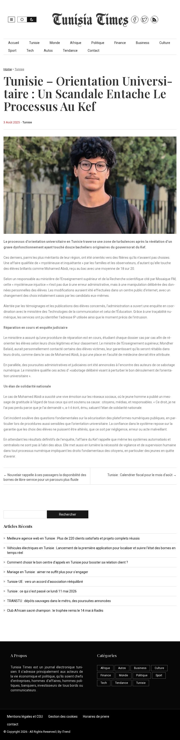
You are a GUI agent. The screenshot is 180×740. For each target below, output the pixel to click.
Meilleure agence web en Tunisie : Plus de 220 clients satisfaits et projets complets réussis (73, 538)
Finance (120, 43)
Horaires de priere (96, 716)
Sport (12, 50)
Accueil (13, 43)
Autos (48, 50)
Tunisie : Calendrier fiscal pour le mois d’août (141, 475)
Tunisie (34, 43)
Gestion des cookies (63, 716)
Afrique (75, 43)
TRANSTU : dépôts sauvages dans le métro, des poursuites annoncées (59, 601)
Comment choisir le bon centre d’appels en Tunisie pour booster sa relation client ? (67, 562)
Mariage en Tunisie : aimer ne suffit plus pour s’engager (47, 572)
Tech (30, 50)
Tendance (70, 50)
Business (142, 43)
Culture (164, 43)
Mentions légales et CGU (25, 716)
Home (8, 69)
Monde (55, 43)
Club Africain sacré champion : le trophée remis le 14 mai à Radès (55, 610)
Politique (97, 43)
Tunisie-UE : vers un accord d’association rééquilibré (45, 581)
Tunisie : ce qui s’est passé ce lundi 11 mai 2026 (42, 591)
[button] (11, 19)
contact (12, 724)
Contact (93, 50)
